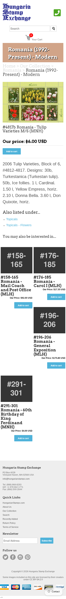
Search (6, 515)
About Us (7, 507)
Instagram (20, 557)
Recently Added (10, 519)
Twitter (5, 557)
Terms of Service (10, 527)
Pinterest (27, 557)
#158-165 (16, 259)
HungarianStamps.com (14, 503)
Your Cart (36, 39)
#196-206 (49, 319)
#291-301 (16, 388)
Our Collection (9, 511)
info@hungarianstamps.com (16, 479)
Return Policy (9, 523)
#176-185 (49, 259)
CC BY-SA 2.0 (36, 579)
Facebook (13, 557)
